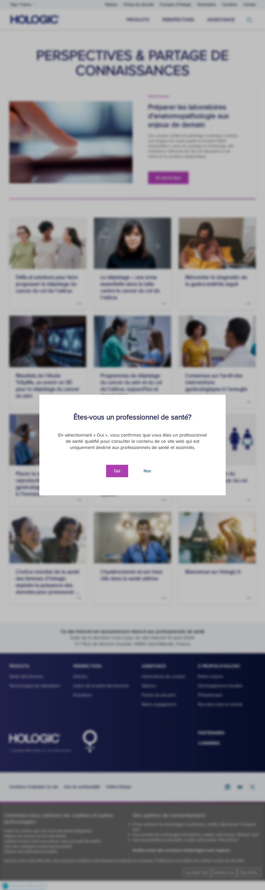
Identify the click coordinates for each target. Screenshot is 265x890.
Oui (117, 471)
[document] (132, 445)
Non (147, 471)
